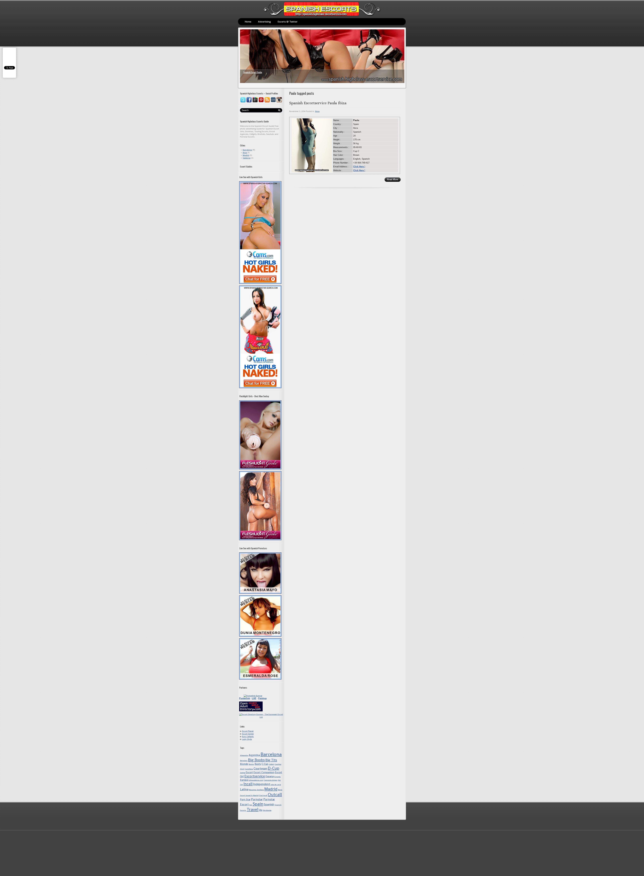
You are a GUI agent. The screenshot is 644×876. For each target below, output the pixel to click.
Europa (244, 779)
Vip (260, 810)
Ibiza (245, 152)
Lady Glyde (247, 739)
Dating (242, 773)
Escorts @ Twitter (287, 21)
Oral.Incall (263, 795)
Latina (244, 789)
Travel (252, 809)
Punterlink (244, 698)
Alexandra (244, 755)
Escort (249, 772)
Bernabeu (244, 760)
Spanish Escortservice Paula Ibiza (317, 103)
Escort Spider (248, 733)
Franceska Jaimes (270, 780)
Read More (392, 179)
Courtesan (260, 768)
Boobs (251, 764)
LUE (254, 698)
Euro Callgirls (248, 736)
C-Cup (265, 764)
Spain (258, 804)
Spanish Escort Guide (252, 72)
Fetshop (262, 698)
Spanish (269, 804)
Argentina (254, 755)
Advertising (264, 21)
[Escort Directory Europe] (261, 717)
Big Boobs (256, 759)
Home (248, 21)
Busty (258, 764)
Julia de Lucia (276, 784)
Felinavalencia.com (255, 780)
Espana (269, 776)
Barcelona (247, 150)
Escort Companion (263, 772)
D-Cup (273, 768)
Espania (277, 777)
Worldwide (267, 810)
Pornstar (257, 799)
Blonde (244, 764)
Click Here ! (359, 166)
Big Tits (271, 760)
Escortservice (254, 776)
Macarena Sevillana (256, 790)
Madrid (246, 155)
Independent (261, 784)
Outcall (275, 794)
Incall (248, 783)
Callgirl (271, 764)
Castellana (249, 769)
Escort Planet (248, 731)
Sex (250, 805)
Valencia (246, 158)
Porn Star (245, 799)
